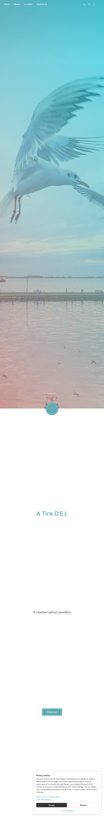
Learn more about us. (44, 799)
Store (7, 4)
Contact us (42, 4)
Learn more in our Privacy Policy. (48, 797)
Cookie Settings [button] (67, 811)
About (17, 4)
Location (28, 4)
